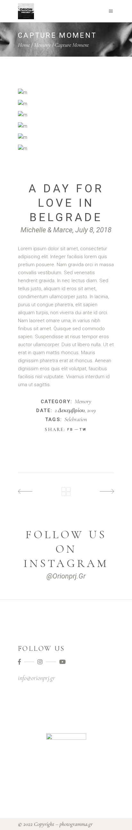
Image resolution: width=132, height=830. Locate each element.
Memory (42, 44)
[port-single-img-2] (66, 104)
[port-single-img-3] (66, 115)
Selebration (75, 419)
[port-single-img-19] (66, 126)
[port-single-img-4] (66, 137)
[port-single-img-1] (66, 93)
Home (24, 44)
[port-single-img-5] (66, 149)
